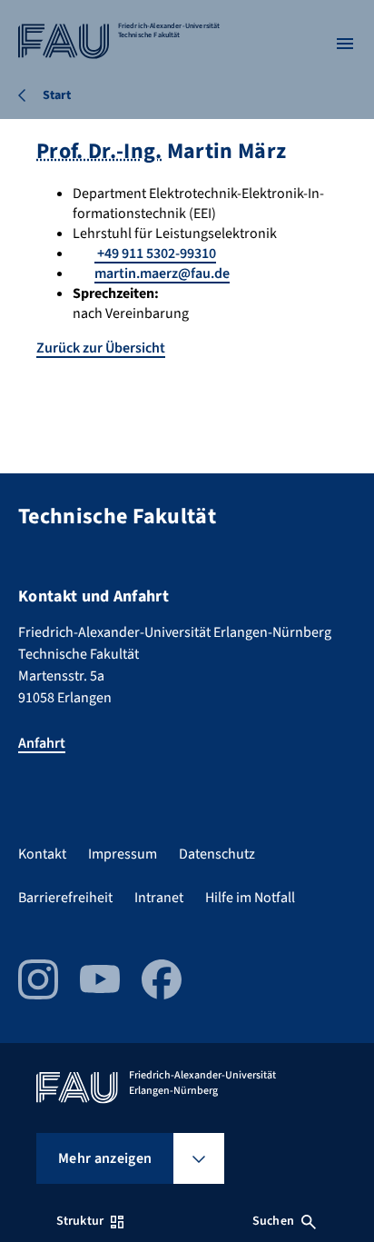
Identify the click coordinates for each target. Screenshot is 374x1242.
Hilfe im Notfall (250, 898)
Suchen (273, 1221)
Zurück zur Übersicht (100, 348)
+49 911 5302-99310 (155, 253)
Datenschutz (217, 854)
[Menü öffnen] (345, 44)
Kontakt (42, 854)
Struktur (79, 1221)
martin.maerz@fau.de (162, 273)
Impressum (122, 854)
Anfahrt (41, 743)
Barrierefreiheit (65, 898)
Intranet (158, 898)
